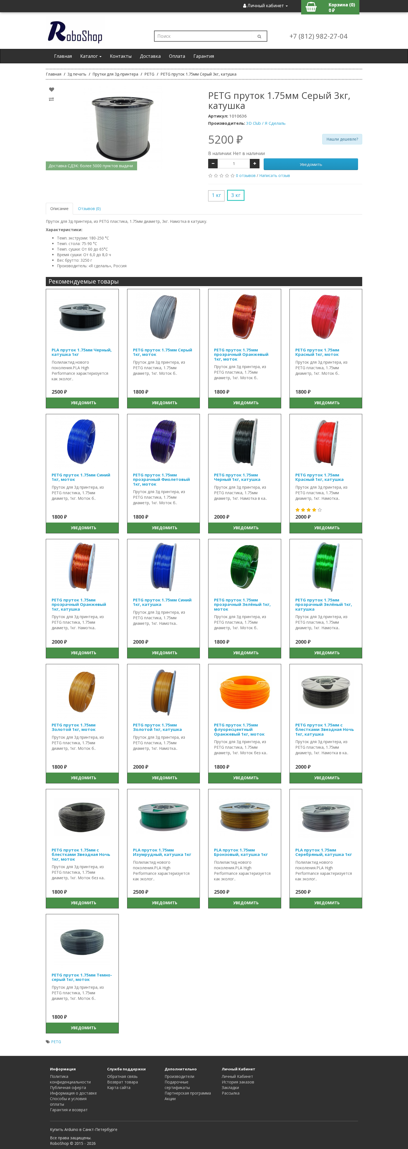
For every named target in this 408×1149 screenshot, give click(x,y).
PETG (56, 1041)
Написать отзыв (274, 175)
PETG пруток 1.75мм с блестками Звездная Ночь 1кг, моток (81, 854)
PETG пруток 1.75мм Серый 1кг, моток (162, 352)
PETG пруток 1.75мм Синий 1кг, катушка (162, 602)
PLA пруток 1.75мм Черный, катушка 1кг (82, 352)
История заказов (238, 1082)
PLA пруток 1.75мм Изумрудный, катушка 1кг (162, 852)
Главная (63, 56)
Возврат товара (122, 1082)
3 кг (235, 195)
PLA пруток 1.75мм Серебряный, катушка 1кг (323, 852)
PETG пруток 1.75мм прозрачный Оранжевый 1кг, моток (241, 354)
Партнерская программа (188, 1093)
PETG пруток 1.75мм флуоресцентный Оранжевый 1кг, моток (239, 729)
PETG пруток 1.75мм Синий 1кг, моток (81, 477)
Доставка (150, 56)
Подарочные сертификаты (177, 1084)
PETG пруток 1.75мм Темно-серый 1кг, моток (82, 977)
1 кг (216, 195)
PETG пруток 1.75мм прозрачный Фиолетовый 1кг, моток (161, 479)
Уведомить (311, 164)
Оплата (177, 56)
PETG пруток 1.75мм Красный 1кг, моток (317, 352)
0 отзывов (246, 175)
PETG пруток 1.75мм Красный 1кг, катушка (319, 477)
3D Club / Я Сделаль (266, 123)
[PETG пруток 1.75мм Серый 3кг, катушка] (123, 128)
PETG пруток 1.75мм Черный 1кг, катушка (237, 477)
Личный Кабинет (237, 1076)
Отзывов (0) (89, 208)
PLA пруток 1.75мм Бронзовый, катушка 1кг (241, 852)
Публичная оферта (68, 1087)
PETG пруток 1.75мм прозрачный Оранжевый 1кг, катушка (79, 604)
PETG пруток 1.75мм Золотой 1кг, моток (73, 727)
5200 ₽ (225, 139)
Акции (170, 1098)
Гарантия (203, 56)
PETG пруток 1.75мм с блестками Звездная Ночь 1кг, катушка (324, 729)
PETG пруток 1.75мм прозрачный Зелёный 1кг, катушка (323, 604)
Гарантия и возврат (69, 1109)
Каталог (89, 56)
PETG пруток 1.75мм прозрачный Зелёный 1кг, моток (242, 604)
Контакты (121, 56)
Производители (179, 1076)
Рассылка (231, 1093)
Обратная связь (122, 1076)
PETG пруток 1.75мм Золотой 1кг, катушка (157, 727)
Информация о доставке (73, 1093)
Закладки (230, 1087)
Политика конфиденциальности (70, 1079)
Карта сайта (118, 1087)
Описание (59, 208)
